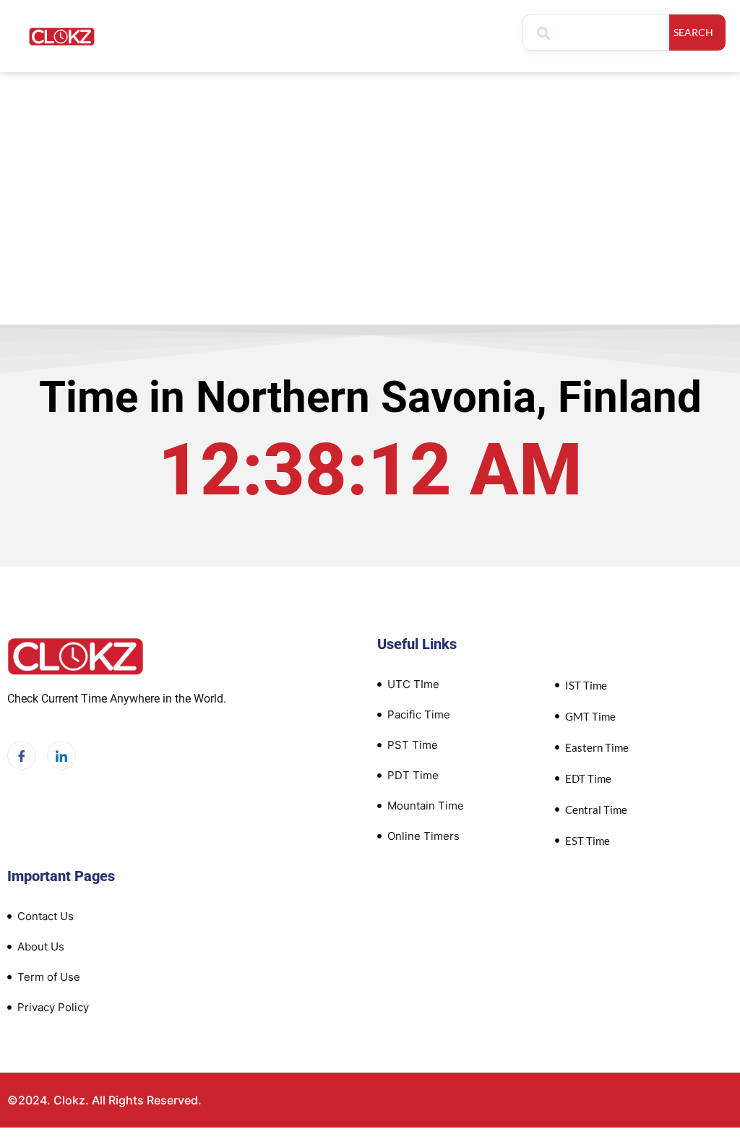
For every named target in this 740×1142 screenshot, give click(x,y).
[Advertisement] (370, 181)
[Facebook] (21, 755)
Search (693, 32)
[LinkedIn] (61, 755)
